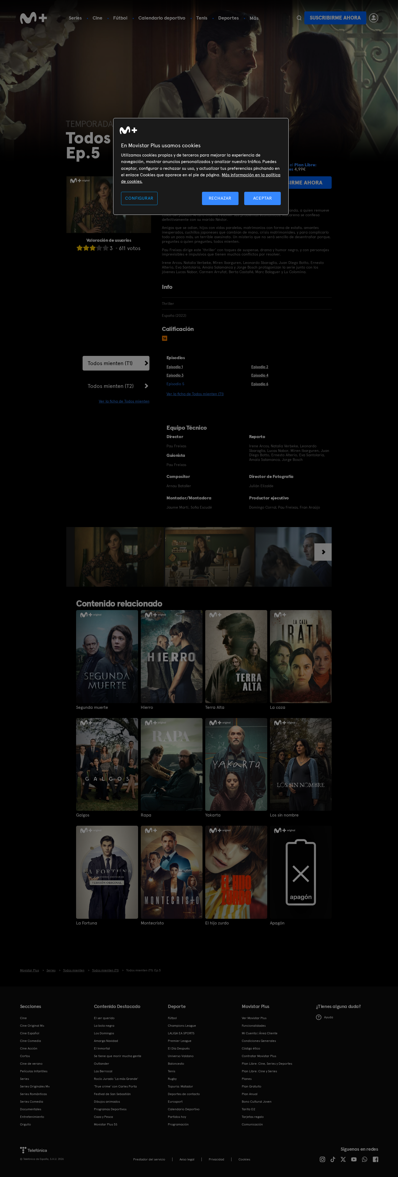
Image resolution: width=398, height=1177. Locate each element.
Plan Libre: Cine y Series (259, 1071)
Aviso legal (187, 1159)
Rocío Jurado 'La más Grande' (116, 1079)
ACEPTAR (262, 198)
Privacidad (216, 1159)
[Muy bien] (106, 248)
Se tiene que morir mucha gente (117, 1056)
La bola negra (104, 1026)
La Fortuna (86, 923)
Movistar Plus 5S (105, 1124)
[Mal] (86, 248)
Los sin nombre (284, 815)
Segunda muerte (92, 707)
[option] (119, 557)
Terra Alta (214, 707)
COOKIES (244, 1159)
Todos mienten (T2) (111, 386)
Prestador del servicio (149, 1159)
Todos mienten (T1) (110, 363)
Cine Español (29, 1033)
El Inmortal (102, 1048)
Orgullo (25, 1124)
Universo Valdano (181, 1056)
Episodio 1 (175, 367)
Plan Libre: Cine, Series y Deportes (267, 1064)
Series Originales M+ (35, 1086)
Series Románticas (33, 1094)
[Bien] (99, 248)
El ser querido (104, 1018)
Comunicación (252, 1124)
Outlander (101, 1064)
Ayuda (328, 1017)
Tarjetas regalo (253, 1117)
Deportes (228, 18)
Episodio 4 (259, 375)
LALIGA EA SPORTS (181, 1033)
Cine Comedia (30, 1041)
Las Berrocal (103, 1071)
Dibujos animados (107, 1101)
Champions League (182, 1026)
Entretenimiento (32, 1117)
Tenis (201, 18)
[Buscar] (299, 17)
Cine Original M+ (32, 1026)
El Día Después (179, 1048)
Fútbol (120, 18)
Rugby (172, 1079)
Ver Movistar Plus (254, 1018)
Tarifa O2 (248, 1109)
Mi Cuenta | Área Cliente (260, 1033)
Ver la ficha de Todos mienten (124, 401)
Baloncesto (176, 1064)
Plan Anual (249, 1094)
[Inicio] (33, 18)
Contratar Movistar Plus (259, 1056)
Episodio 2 (259, 367)
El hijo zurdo (217, 923)
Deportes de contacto (184, 1094)
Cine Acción (28, 1048)
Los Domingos (104, 1033)
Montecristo (152, 923)
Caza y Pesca (103, 1117)
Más (254, 18)
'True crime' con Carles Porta (115, 1086)
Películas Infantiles (33, 1071)
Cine (97, 18)
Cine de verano (31, 1064)
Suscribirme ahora (335, 18)
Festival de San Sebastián (112, 1094)
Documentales (30, 1109)
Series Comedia (31, 1101)
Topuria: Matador (180, 1086)
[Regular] (93, 248)
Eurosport (175, 1101)
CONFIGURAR (139, 198)
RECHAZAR (220, 198)
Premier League (179, 1041)
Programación (178, 1124)
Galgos (82, 815)
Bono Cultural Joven (257, 1101)
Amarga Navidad (106, 1041)
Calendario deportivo (161, 18)
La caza (277, 707)
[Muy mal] (80, 248)
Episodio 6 (259, 384)
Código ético (251, 1048)
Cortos (25, 1056)
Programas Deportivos (110, 1109)
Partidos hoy (177, 1117)
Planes (247, 1079)
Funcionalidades (254, 1026)
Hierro (147, 707)
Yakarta (213, 815)
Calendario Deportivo (184, 1109)
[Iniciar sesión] (373, 18)
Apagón (277, 923)
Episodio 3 (175, 375)
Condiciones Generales (259, 1041)
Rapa (146, 815)
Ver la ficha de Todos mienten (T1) (195, 394)
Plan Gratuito (251, 1086)
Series (75, 18)
